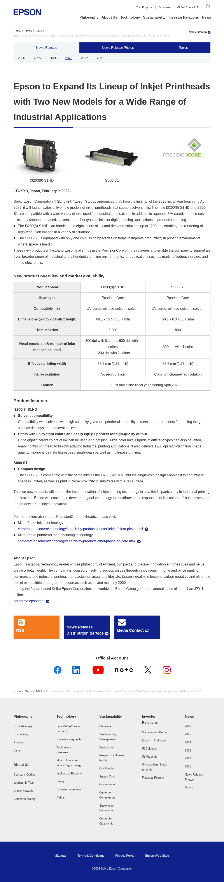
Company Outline (24, 774)
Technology (130, 17)
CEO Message (23, 726)
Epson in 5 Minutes (154, 740)
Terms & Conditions (90, 855)
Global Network (23, 790)
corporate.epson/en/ (29, 601)
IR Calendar (149, 748)
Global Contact (186, 7)
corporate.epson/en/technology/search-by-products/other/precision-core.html (77, 541)
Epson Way (21, 734)
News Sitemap (198, 32)
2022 (84, 58)
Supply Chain (107, 776)
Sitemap (60, 855)
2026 (21, 58)
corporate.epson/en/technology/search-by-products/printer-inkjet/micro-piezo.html (80, 529)
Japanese (165, 7)
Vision (17, 750)
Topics (183, 47)
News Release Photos (118, 47)
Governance (107, 784)
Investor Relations (184, 17)
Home (17, 31)
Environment (107, 747)
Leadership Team (24, 782)
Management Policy (154, 732)
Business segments (69, 739)
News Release (46, 47)
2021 (100, 58)
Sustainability (154, 17)
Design (60, 781)
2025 (37, 58)
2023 (39, 31)
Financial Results (153, 777)
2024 (52, 58)
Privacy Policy (124, 855)
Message (105, 726)
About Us (109, 17)
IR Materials (149, 756)
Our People (106, 768)
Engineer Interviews (68, 789)
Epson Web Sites (157, 855)
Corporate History (25, 798)
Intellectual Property (69, 773)
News (206, 17)
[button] (26, 716)
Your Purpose (144, 7)
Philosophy (88, 17)
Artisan (60, 797)
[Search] (208, 7)
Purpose (19, 742)
